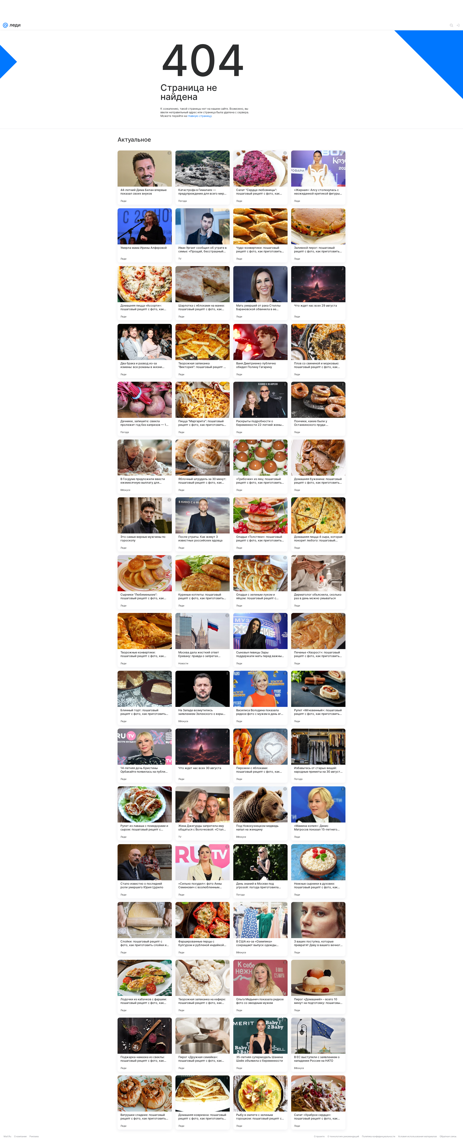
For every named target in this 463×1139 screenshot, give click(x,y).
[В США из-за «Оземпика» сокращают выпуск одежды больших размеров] (260, 929)
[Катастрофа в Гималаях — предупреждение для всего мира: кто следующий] (202, 177)
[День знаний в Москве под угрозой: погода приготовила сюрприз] (260, 871)
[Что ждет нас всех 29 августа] (318, 293)
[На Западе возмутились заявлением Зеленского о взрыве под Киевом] (202, 698)
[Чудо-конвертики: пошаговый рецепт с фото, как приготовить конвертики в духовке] (260, 235)
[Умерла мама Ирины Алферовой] (145, 235)
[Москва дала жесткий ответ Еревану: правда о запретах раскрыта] (202, 640)
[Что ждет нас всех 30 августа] (202, 756)
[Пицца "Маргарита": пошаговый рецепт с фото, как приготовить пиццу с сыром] (202, 409)
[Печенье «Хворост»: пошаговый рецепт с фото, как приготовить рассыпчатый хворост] (318, 640)
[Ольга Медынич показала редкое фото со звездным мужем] (260, 987)
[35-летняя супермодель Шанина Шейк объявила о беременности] (260, 1045)
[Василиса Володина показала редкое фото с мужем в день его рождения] (260, 698)
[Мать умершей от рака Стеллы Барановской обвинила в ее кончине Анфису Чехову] (260, 293)
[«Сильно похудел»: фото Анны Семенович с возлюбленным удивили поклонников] (202, 871)
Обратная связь (448, 1136)
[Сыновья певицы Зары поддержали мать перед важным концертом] (260, 640)
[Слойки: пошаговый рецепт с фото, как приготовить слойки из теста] (145, 929)
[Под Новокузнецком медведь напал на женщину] (260, 813)
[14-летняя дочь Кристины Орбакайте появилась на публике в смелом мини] (145, 756)
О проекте (319, 1136)
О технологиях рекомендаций (343, 1136)
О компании (20, 1136)
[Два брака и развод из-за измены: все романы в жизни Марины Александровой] (145, 351)
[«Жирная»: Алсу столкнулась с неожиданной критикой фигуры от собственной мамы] (318, 177)
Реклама (34, 1136)
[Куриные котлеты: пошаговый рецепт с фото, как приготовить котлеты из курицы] (202, 582)
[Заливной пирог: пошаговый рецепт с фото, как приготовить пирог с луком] (318, 235)
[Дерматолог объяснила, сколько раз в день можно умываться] (318, 582)
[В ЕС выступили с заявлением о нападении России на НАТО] (318, 1045)
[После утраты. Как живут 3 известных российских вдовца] (202, 524)
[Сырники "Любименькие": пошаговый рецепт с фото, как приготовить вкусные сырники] (145, 582)
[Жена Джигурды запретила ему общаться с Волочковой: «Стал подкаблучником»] (202, 813)
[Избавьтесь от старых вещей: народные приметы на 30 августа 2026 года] (318, 756)
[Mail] (5, 25)
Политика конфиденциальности (378, 1136)
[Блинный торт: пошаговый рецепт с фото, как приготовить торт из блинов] (145, 698)
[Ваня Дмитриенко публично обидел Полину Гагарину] (260, 351)
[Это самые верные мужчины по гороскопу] (145, 524)
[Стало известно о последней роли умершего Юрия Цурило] (145, 871)
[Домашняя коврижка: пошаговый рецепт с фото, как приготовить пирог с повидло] (202, 1102)
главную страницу (199, 116)
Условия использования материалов (417, 1136)
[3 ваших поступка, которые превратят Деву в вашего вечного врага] (318, 929)
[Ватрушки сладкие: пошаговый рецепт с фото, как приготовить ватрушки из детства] (145, 1102)
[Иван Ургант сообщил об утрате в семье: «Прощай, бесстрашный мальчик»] (202, 235)
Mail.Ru (7, 1136)
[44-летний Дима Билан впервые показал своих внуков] (145, 177)
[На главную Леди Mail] (14, 25)
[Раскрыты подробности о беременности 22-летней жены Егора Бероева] (260, 409)
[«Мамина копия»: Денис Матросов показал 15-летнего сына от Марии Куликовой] (318, 813)
